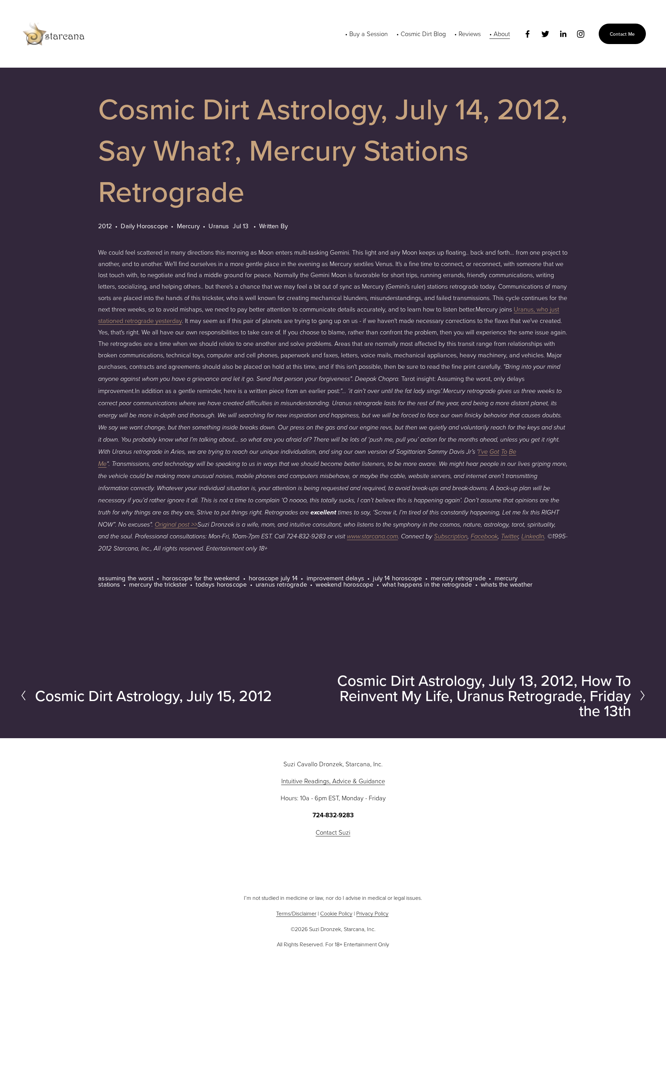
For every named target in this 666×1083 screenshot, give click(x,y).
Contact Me (622, 34)
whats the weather (506, 584)
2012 (105, 225)
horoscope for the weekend (201, 577)
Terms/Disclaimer (296, 913)
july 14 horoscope (397, 577)
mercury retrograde (458, 577)
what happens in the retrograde (427, 584)
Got (494, 451)
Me (102, 464)
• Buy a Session (366, 33)
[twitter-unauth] (545, 34)
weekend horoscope (344, 584)
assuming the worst (125, 577)
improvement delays (335, 577)
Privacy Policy (372, 913)
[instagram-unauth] (580, 34)
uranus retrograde (281, 584)
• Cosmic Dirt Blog (421, 33)
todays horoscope (221, 584)
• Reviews (467, 33)
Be (512, 451)
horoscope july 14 (273, 577)
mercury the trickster (158, 584)
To (504, 451)
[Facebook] (527, 34)
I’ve (483, 451)
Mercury (188, 225)
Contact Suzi (333, 832)
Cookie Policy (336, 913)
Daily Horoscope (144, 225)
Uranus (218, 225)
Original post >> (176, 524)
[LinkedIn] (562, 34)
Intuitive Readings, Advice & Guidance (333, 780)
